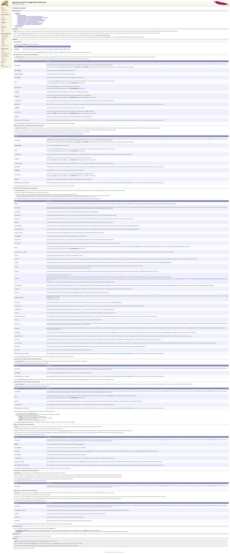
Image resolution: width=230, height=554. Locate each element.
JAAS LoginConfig (80, 444)
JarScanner (3, 38)
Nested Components (19, 25)
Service (3, 17)
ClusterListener (4, 59)
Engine (3, 29)
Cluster (3, 31)
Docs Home (4, 9)
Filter (2, 63)
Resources (3, 44)
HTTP (3, 23)
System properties (5, 66)
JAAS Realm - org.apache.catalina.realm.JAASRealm (28, 22)
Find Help (32, 543)
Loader (3, 41)
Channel (3, 52)
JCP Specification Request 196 (65, 430)
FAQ (2, 11)
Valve (3, 46)
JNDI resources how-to (82, 379)
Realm (3, 43)
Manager (3, 42)
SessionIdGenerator (5, 45)
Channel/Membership (5, 53)
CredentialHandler (5, 36)
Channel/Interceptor (5, 56)
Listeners (3, 40)
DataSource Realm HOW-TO (22, 185)
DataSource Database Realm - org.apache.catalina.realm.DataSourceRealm (33, 17)
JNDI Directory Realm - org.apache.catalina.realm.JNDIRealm (30, 18)
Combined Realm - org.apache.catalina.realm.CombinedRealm (30, 23)
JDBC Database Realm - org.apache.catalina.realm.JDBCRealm (30, 16)
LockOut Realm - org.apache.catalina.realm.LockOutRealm (29, 24)
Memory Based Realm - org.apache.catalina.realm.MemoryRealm (31, 20)
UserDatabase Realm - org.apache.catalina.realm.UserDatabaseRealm (32, 19)
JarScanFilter (4, 39)
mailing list (56, 543)
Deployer (3, 58)
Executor (3, 20)
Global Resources (5, 37)
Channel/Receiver (5, 55)
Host (2, 30)
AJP (2, 24)
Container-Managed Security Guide (103, 35)
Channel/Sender (4, 54)
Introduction (17, 12)
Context (3, 28)
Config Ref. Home (5, 10)
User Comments (4, 12)
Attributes (17, 14)
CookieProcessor (5, 34)
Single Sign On (18, 536)
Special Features (18, 26)
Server (3, 15)
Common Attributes (22, 15)
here (33, 545)
